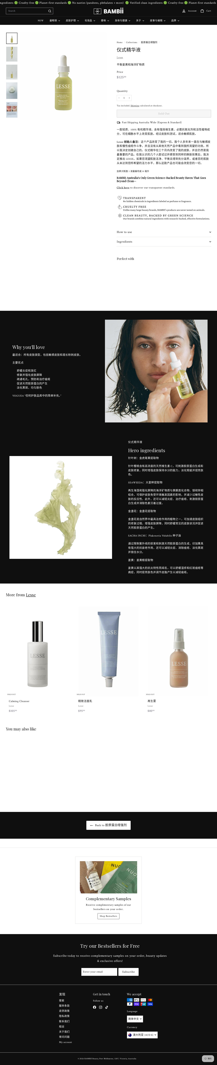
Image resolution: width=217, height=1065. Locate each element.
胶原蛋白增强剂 (149, 42)
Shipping (135, 105)
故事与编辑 (156, 20)
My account (65, 1042)
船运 (61, 1026)
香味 (104, 20)
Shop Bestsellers (108, 916)
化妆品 (89, 20)
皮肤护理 (71, 20)
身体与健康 (121, 20)
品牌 (174, 20)
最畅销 (54, 20)
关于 (139, 20)
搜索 (61, 1000)
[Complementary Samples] (108, 877)
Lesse (120, 57)
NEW (41, 20)
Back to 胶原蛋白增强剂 (110, 825)
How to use (124, 232)
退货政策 (64, 1011)
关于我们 (64, 1031)
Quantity (122, 91)
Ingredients (124, 242)
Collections (132, 42)
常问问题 (64, 1037)
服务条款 (64, 1005)
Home (120, 42)
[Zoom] (63, 76)
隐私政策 (64, 1016)
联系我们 (64, 1021)
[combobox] (29, 11)
